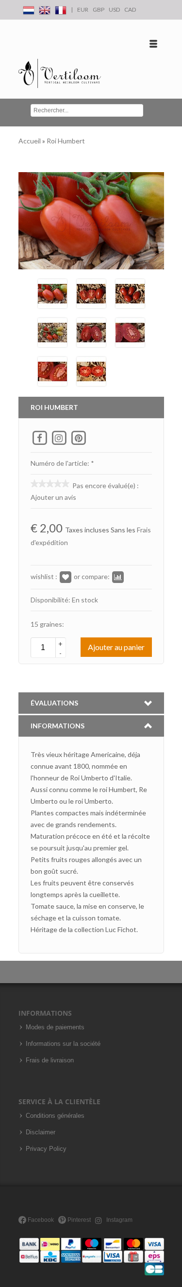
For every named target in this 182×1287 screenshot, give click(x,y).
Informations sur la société (63, 1043)
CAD (130, 9)
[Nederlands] (28, 8)
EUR (82, 9)
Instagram (118, 1219)
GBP (98, 9)
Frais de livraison (50, 1060)
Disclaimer (40, 1132)
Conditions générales (55, 1115)
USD (114, 9)
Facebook (40, 1219)
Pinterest (78, 1219)
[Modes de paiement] (91, 1256)
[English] (44, 8)
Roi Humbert (66, 141)
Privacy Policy (46, 1148)
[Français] (60, 8)
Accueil (30, 141)
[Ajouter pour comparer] (118, 576)
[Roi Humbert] (52, 292)
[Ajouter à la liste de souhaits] (65, 576)
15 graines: (47, 624)
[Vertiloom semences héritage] (59, 74)
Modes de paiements (55, 1027)
